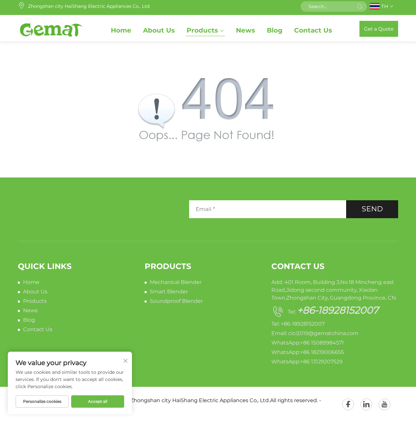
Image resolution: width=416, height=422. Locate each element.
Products (202, 30)
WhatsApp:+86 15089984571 (307, 343)
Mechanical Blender (176, 282)
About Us (159, 30)
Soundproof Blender (176, 301)
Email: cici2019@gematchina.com (314, 333)
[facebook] (348, 404)
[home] (51, 28)
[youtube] (384, 404)
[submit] (360, 6)
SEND (372, 208)
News (245, 30)
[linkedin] (366, 404)
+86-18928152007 (338, 310)
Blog (274, 30)
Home (121, 30)
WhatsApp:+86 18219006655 (307, 352)
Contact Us (313, 30)
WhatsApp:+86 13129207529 (307, 362)
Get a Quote (379, 29)
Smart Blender (169, 291)
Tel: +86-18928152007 (298, 324)
